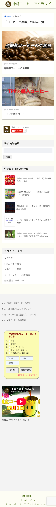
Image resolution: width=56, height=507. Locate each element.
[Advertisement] (28, 456)
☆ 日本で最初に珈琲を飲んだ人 (17, 309)
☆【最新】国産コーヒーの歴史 (17, 303)
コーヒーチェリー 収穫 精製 (17, 275)
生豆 (12, 341)
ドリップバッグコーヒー (20, 350)
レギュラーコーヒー (18, 347)
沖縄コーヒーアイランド (31, 4)
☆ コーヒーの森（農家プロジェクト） (20, 315)
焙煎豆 (13, 344)
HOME (29, 496)
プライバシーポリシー (28, 500)
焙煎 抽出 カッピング (14, 280)
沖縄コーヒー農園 (12, 269)
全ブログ (8, 258)
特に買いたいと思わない (20, 353)
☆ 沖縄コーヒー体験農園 (15, 320)
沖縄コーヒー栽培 (12, 264)
